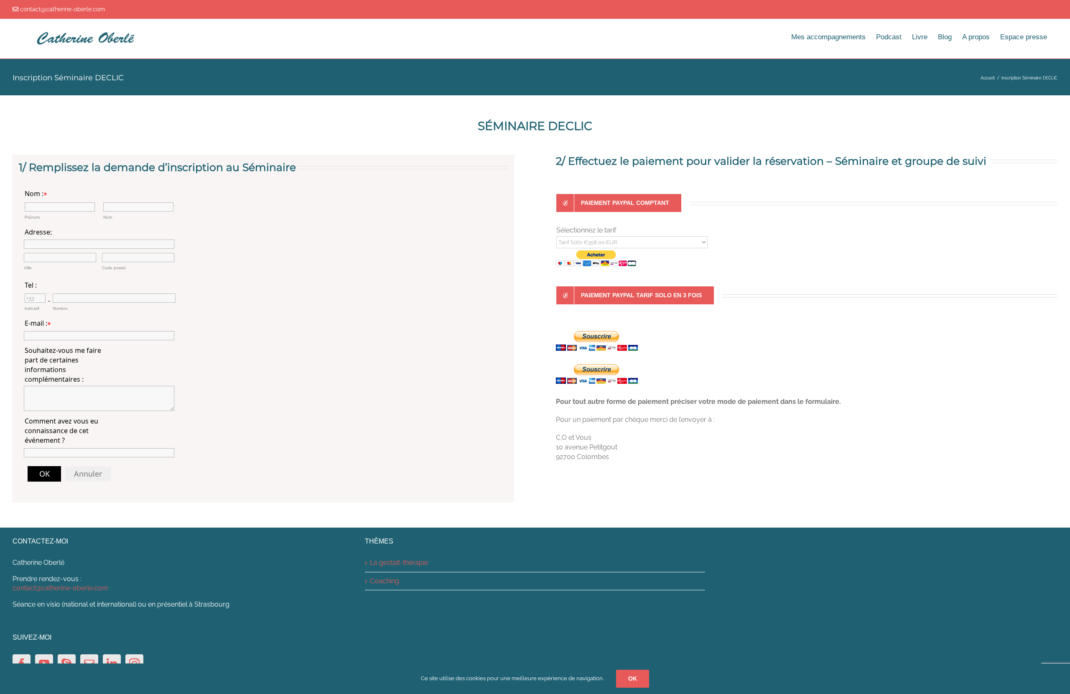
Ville (28, 267)
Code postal (113, 267)
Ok (632, 678)
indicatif (32, 308)
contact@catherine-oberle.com (60, 588)
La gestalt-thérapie (399, 562)
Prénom (32, 217)
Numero (60, 308)
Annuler (88, 474)
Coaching (384, 581)
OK (44, 474)
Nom (107, 217)
